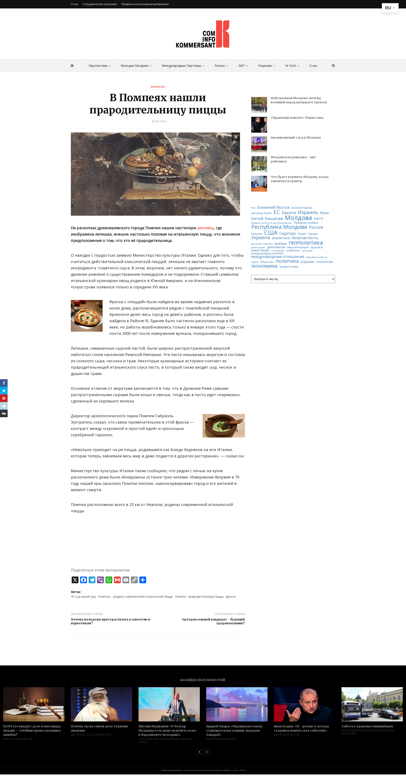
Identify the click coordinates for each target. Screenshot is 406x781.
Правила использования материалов (145, 4)
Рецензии (265, 66)
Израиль (308, 212)
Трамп (302, 233)
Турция (313, 233)
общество (267, 261)
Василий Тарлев (302, 208)
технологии (324, 261)
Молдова (298, 218)
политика (287, 261)
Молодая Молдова (134, 66)
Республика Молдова (279, 227)
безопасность (305, 238)
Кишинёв (274, 219)
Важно (7, 738)
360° (241, 66)
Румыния (256, 234)
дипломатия (276, 247)
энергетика (288, 266)
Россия (316, 227)
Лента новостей (22, 738)
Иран (324, 212)
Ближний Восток (273, 207)
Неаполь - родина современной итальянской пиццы (135, 596)
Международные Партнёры (181, 66)
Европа (289, 212)
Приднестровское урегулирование (271, 223)
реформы (307, 261)
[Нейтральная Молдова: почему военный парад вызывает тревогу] (259, 105)
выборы (281, 243)
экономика (264, 266)
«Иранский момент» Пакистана (297, 118)
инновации (277, 250)
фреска (231, 596)
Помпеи (180, 596)
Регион (220, 66)
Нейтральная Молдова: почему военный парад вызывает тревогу (299, 100)
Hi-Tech (290, 66)
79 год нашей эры (83, 596)
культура (307, 250)
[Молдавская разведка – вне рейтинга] (259, 164)
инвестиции (260, 250)
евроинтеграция (298, 247)
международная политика (267, 253)
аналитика (281, 238)
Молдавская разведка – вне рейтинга (293, 159)
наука (254, 262)
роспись (206, 227)
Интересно (158, 87)
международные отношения (277, 256)
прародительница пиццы (206, 596)
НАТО (318, 219)
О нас (313, 66)
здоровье (316, 247)
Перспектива (98, 66)
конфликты (293, 250)
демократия (258, 247)
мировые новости (316, 257)
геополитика (306, 242)
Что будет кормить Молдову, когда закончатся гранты (299, 179)
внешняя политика (262, 244)
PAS (253, 208)
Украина (260, 237)
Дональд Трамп (261, 213)
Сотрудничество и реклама (100, 4)
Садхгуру (287, 233)
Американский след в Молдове (296, 137)
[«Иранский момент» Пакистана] (259, 125)
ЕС (277, 212)
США (270, 232)
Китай (257, 219)
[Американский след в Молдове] (259, 144)
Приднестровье (306, 222)
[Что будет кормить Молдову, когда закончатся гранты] (259, 184)
